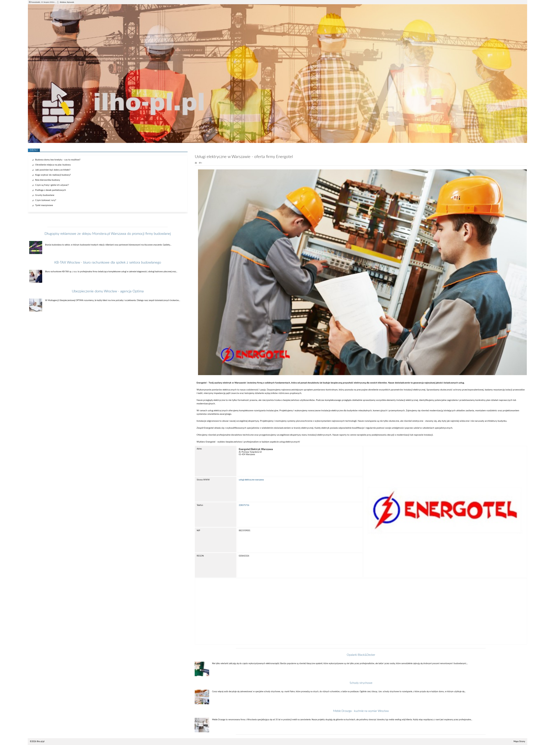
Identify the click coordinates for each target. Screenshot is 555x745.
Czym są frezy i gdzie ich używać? (52, 185)
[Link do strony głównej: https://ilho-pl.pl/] (277, 142)
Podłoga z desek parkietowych (50, 190)
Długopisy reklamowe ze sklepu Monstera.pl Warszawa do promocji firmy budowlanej (108, 234)
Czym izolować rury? (45, 200)
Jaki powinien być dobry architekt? (52, 170)
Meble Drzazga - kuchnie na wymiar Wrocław (361, 711)
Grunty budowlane (44, 195)
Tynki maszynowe (44, 205)
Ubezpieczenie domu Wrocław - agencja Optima (108, 291)
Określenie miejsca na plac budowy (53, 165)
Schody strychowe (361, 682)
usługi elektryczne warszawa (251, 480)
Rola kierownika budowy (47, 180)
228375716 (244, 505)
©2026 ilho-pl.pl (37, 742)
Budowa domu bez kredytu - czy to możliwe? (57, 160)
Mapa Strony (519, 742)
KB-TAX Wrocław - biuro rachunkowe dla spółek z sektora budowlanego (107, 262)
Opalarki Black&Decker (361, 654)
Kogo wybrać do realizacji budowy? (53, 175)
